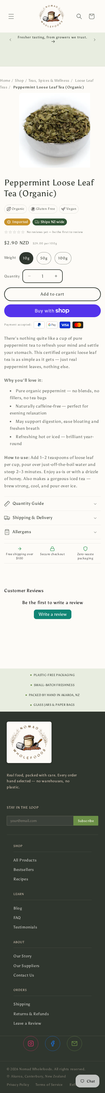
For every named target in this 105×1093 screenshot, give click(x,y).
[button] (11, 16)
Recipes (22, 879)
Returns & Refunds (33, 1014)
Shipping (23, 1004)
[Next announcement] (94, 40)
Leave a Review (29, 1023)
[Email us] (74, 1043)
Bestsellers (25, 869)
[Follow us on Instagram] (30, 1043)
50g (44, 258)
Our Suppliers (28, 965)
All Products (26, 860)
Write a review (53, 614)
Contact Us (25, 975)
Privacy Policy (18, 1085)
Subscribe (86, 821)
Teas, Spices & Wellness (49, 80)
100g (63, 258)
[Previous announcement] (10, 40)
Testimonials (27, 927)
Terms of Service (49, 1085)
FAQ (19, 917)
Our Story (24, 956)
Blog (19, 908)
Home (5, 80)
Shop (19, 80)
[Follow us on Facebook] (52, 1043)
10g (26, 258)
